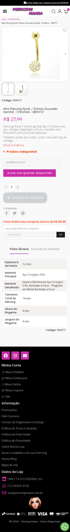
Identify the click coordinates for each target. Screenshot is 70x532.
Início (4, 19)
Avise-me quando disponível (29, 173)
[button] (54, 11)
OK (60, 234)
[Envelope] (25, 355)
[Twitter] (14, 213)
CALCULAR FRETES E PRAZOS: (22, 228)
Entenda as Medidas (45, 249)
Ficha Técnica (19, 249)
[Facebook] (6, 213)
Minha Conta (11, 365)
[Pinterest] (23, 213)
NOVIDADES (13, 19)
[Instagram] (15, 355)
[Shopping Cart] (66, 11)
